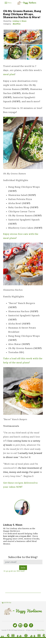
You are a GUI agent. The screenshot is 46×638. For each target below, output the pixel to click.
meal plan (9, 74)
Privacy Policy (40, 630)
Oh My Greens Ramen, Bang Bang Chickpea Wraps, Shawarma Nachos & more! (22, 14)
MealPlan (17, 24)
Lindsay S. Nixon (19, 21)
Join (23, 567)
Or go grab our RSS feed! (14, 571)
